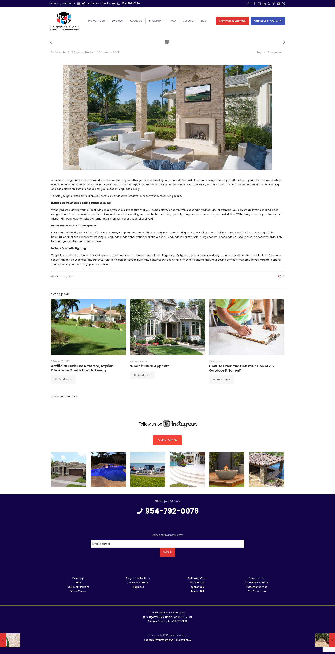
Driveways (78, 578)
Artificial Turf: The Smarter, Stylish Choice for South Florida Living (82, 368)
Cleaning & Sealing (256, 582)
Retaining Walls (197, 578)
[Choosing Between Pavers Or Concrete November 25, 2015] (10, 640)
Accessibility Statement (158, 640)
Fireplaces (138, 587)
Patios (78, 582)
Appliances (197, 587)
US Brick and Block (81, 52)
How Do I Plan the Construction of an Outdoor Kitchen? (241, 368)
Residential (197, 591)
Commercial (256, 578)
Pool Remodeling (138, 582)
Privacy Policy (183, 640)
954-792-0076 (172, 511)
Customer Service (256, 587)
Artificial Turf (197, 582)
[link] (167, 424)
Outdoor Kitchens (78, 587)
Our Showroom (256, 591)
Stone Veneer (78, 591)
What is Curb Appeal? (149, 366)
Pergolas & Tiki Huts (138, 578)
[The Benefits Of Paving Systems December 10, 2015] (325, 640)
